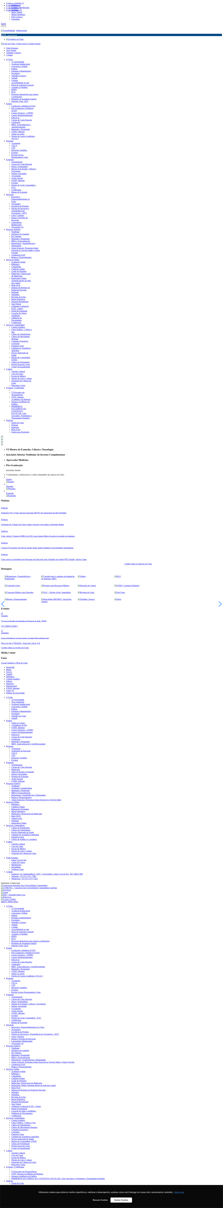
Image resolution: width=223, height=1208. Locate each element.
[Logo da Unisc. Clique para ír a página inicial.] (21, 44)
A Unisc (9, 697)
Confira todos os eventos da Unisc (15, 648)
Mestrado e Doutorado (20, 741)
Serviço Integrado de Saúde (22, 832)
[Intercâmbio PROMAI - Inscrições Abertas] (58, 602)
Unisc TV (10, 691)
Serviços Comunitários (15, 825)
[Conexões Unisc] (12, 585)
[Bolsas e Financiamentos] (16, 599)
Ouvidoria (15, 714)
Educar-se (15, 734)
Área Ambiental (17, 702)
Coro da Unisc (17, 846)
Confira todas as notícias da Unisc (138, 564)
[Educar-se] (6, 897)
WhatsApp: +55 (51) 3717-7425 (24, 879)
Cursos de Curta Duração (21, 737)
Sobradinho (16, 867)
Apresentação (16, 765)
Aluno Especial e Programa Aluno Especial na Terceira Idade (36, 800)
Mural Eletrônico (18, 811)
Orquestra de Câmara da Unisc (23, 853)
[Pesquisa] (10, 489)
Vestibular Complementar (21, 788)
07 (2, 613)
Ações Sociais (17, 779)
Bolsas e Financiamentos (21, 797)
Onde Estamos (12, 48)
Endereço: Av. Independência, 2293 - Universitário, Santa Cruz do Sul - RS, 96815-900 (47, 874)
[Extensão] (11, 496)
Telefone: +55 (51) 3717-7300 (23, 876)
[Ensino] (10, 482)
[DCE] (117, 576)
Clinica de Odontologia (20, 830)
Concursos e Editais (19, 707)
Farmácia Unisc (17, 837)
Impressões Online (18, 823)
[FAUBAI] (6, 890)
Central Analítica (13, 679)
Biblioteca (10, 677)
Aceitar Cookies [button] (121, 1200)
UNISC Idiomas (12, 688)
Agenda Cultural (18, 844)
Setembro (5, 633)
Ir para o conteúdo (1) (15, 3)
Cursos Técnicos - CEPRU (22, 730)
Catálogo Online (18, 807)
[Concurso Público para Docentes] (19, 592)
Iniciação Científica (19, 758)
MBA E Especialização (20, 793)
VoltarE (9, 674)
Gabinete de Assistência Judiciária (25, 835)
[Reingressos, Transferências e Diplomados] (22, 579)
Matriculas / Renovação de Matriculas (26, 814)
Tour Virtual (11, 50)
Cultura (9, 842)
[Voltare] (82, 576)
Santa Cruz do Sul (18, 860)
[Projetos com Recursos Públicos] (55, 585)
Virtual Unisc (16, 818)
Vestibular (15, 786)
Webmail (15, 821)
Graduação (15, 739)
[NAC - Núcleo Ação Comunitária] (56, 592)
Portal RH (10, 667)
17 (2, 630)
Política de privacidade (15, 693)
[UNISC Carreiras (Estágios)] (126, 585)
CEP (13, 755)
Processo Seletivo (13, 783)
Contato (9, 55)
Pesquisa (9, 486)
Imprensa (10, 684)
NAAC (9, 672)
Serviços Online (12, 802)
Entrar (3, 24)
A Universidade (17, 700)
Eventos (14, 760)
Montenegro (16, 865)
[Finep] (117, 599)
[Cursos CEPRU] (8, 899)
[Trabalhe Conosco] (86, 599)
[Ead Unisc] (119, 592)
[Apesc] (4, 892)
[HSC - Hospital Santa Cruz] (13, 895)
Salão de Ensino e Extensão (22, 772)
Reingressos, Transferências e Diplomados (28, 795)
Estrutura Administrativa (21, 711)
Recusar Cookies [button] (100, 1200)
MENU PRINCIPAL (9, 902)
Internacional (21, 30)
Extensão (10, 493)
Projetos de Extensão (19, 776)
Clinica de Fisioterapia (20, 828)
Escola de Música (18, 849)
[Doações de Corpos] (87, 585)
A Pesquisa (15, 748)
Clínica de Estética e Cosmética (24, 839)
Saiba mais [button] (179, 1192)
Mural (8, 670)
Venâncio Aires (17, 869)
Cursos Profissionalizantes (22, 732)
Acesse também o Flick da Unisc (14, 663)
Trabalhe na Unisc (18, 716)
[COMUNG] (29, 888)
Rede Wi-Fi (16, 816)
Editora (9, 681)
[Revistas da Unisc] (86, 592)
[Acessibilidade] (8, 30)
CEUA (14, 753)
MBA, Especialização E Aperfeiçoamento (28, 744)
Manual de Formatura (20, 809)
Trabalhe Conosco (13, 53)
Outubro (4, 616)
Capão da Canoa (18, 862)
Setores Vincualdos (19, 774)
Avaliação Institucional (20, 704)
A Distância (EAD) (19, 725)
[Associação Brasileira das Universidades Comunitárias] (24, 885)
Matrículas (15, 769)
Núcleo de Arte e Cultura (21, 851)
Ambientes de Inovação (21, 751)
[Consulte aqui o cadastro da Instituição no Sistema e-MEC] (58, 579)
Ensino (9, 479)
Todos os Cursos (18, 723)
